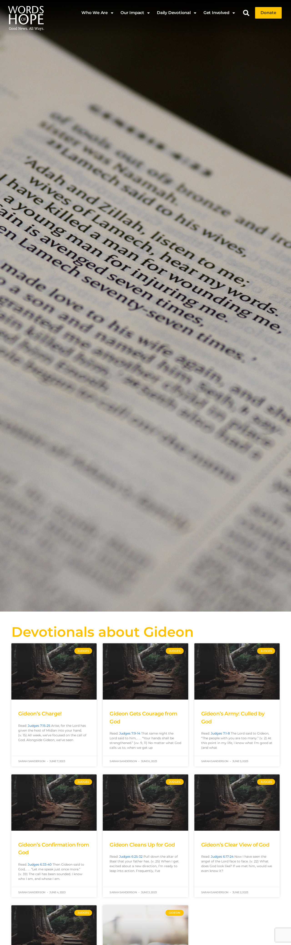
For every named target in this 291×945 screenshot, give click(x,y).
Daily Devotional (174, 12)
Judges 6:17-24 (222, 856)
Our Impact (132, 12)
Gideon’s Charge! (39, 713)
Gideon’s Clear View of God (235, 845)
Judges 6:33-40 (40, 864)
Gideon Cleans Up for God (142, 845)
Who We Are (94, 12)
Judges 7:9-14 (129, 733)
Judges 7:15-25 (39, 726)
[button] (246, 13)
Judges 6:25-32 (131, 856)
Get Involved (216, 12)
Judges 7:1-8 (220, 733)
